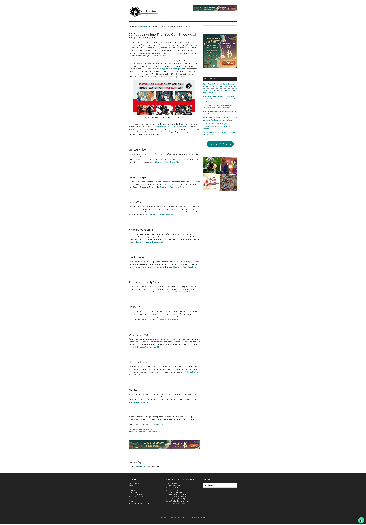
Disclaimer (132, 490)
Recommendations (146, 429)
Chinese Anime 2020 (172, 490)
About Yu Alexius (134, 483)
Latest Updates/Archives (136, 496)
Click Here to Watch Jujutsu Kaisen (167, 162)
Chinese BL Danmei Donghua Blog (176, 494)
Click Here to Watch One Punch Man (147, 347)
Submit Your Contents (135, 494)
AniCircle (131, 499)
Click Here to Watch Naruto (138, 402)
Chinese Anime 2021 (172, 488)
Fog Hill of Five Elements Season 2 (176, 503)
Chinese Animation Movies (174, 492)
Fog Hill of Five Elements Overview (176, 496)
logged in (141, 467)
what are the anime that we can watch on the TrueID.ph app (151, 132)
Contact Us (132, 486)
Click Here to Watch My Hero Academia (149, 242)
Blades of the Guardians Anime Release (177, 501)
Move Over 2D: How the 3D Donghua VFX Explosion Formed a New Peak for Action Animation (217, 126)
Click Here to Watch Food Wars (161, 215)
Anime (138, 429)
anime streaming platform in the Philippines (167, 69)
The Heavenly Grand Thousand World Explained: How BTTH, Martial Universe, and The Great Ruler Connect (219, 99)
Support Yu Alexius (220, 144)
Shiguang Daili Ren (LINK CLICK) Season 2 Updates (181, 499)
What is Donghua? (171, 483)
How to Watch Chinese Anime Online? (140, 503)
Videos (131, 501)
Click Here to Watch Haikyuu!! (168, 319)
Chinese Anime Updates (173, 486)
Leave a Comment (155, 431)
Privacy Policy (133, 488)
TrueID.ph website (135, 419)
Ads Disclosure (133, 492)
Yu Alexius (159, 425)
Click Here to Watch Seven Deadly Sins (178, 292)
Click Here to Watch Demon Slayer (172, 187)
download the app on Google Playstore (171, 127)
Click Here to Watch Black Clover (185, 267)
